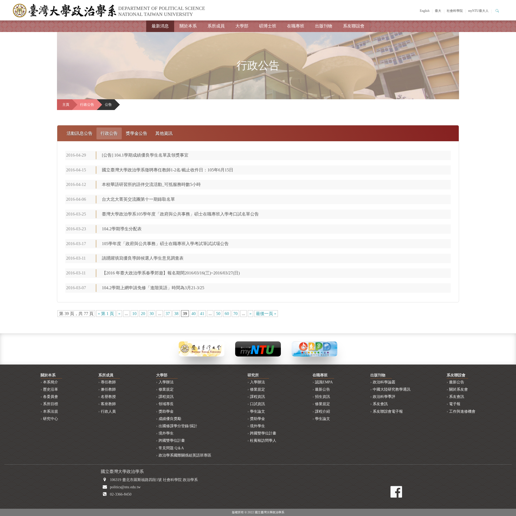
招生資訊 (322, 397)
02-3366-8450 (120, 494)
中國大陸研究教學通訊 (391, 389)
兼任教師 (108, 389)
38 (176, 313)
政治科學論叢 (384, 382)
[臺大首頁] (201, 348)
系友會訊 (380, 404)
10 (134, 313)
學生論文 (257, 411)
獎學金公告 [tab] (136, 133)
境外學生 (166, 433)
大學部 (241, 26)
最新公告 (322, 389)
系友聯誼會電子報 (388, 411)
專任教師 (108, 382)
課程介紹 (322, 411)
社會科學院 (455, 11)
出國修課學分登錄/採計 (178, 426)
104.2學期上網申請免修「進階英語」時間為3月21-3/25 (155, 287)
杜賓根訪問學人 (263, 441)
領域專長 (166, 404)
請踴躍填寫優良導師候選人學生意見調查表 (143, 258)
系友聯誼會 (353, 26)
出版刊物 (323, 26)
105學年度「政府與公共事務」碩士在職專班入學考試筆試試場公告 (165, 243)
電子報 (454, 404)
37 (168, 313)
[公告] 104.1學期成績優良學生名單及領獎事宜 (145, 155)
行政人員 (108, 411)
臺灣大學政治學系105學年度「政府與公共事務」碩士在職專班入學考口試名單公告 (180, 214)
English (424, 11)
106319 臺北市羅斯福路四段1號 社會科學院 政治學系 (154, 480)
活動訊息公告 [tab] (79, 133)
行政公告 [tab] (109, 133)
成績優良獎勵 (170, 419)
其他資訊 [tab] (164, 133)
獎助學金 (166, 411)
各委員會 (50, 397)
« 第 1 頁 (106, 313)
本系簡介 (50, 382)
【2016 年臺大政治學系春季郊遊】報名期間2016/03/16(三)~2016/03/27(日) (171, 273)
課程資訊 (166, 397)
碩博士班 (267, 26)
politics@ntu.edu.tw (125, 487)
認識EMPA (324, 382)
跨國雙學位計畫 (172, 441)
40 (193, 313)
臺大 (438, 11)
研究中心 (50, 419)
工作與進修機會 (462, 411)
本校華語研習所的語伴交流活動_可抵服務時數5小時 (151, 184)
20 (143, 313)
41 (202, 313)
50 (218, 313)
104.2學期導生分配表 (122, 229)
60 (227, 313)
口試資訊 (257, 404)
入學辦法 (166, 382)
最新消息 (160, 26)
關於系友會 (458, 389)
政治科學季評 (384, 397)
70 (235, 313)
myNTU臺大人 (478, 11)
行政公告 (87, 105)
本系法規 (50, 411)
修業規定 (166, 389)
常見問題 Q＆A (171, 448)
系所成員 (216, 26)
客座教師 (108, 404)
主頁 (65, 105)
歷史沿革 (50, 389)
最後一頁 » (266, 313)
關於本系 (188, 26)
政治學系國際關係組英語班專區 (185, 455)
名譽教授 (108, 397)
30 (151, 313)
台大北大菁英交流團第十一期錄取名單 (138, 199)
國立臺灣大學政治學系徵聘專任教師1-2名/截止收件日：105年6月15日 (167, 170)
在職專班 (295, 26)
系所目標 (50, 404)
